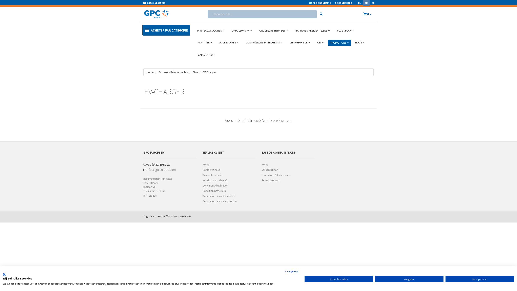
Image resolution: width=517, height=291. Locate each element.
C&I (319, 42)
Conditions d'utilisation (215, 185)
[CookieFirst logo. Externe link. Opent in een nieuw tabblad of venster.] (4, 274)
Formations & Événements (276, 175)
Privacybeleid (291, 271)
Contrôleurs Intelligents (263, 42)
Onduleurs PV (241, 30)
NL (359, 2)
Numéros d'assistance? (215, 180)
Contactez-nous (211, 170)
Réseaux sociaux (271, 180)
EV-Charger (209, 72)
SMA (195, 72)
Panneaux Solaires (210, 30)
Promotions (338, 42)
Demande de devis (212, 175)
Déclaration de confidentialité (219, 196)
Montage (204, 42)
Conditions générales (214, 191)
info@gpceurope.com (161, 170)
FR (366, 2)
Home (150, 72)
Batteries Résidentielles (311, 30)
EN (373, 2)
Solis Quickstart (270, 170)
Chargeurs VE (299, 42)
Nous (359, 42)
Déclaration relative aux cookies (220, 201)
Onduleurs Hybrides (272, 30)
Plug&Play (344, 30)
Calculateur (206, 55)
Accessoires (228, 42)
